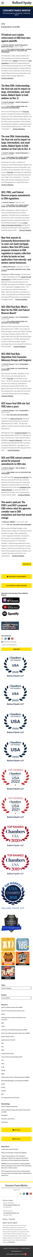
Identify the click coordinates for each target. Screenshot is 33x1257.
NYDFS (24, 269)
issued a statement (15, 440)
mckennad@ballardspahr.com (11, 1205)
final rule (26, 111)
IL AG (2, 1067)
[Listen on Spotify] (11, 615)
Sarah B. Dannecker (21, 45)
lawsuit (15, 61)
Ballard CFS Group (7, 46)
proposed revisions (21, 433)
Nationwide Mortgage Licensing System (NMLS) (15, 1080)
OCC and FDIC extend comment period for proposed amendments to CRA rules (16, 460)
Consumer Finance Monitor (16, 10)
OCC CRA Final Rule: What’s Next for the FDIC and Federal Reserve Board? (15, 310)
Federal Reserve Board (17, 49)
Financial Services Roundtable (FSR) (11, 1057)
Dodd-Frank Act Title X (7, 1036)
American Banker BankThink (9, 1106)
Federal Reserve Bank (7, 1053)
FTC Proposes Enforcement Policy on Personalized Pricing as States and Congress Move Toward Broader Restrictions (16, 1173)
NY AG (3, 1087)
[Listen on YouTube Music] (11, 609)
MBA (2, 1074)
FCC (2, 1046)
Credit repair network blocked (9, 1149)
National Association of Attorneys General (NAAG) (15, 1077)
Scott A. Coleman (8, 45)
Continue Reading (7, 78)
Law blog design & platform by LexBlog (15, 1254)
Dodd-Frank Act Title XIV (8, 1040)
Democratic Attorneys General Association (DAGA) (15, 1033)
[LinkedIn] (5, 638)
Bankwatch (4, 1115)
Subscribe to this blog (9, 642)
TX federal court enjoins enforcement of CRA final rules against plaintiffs (15, 37)
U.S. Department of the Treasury (10, 1097)
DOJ (2, 1043)
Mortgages (18, 269)
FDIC (8, 49)
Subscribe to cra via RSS (11, 27)
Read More (12, 1242)
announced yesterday (21, 477)
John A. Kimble (20, 468)
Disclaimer (5, 1219)
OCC (15, 50)
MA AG (3, 1070)
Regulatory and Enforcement (10, 108)
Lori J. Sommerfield (22, 317)
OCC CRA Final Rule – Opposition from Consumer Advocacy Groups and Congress (16, 357)
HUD (2, 1063)
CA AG (3, 1014)
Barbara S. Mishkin (9, 522)
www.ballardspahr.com (16, 1251)
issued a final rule (16, 418)
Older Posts (26, 564)
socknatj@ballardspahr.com (11, 1213)
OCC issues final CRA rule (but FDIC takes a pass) (15, 405)
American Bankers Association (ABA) (11, 1007)
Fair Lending (11, 157)
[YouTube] (12, 638)
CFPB (2, 1026)
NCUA (3, 1084)
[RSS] (2, 638)
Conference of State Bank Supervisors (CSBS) (14, 1030)
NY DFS (3, 1091)
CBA (2, 1023)
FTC (2, 1060)
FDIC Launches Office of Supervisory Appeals (14, 1152)
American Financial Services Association (12, 1010)
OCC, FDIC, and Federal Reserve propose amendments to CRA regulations (15, 195)
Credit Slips (4, 1122)
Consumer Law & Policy (8, 1119)
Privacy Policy (12, 1219)
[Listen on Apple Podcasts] (11, 602)
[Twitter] (9, 638)
